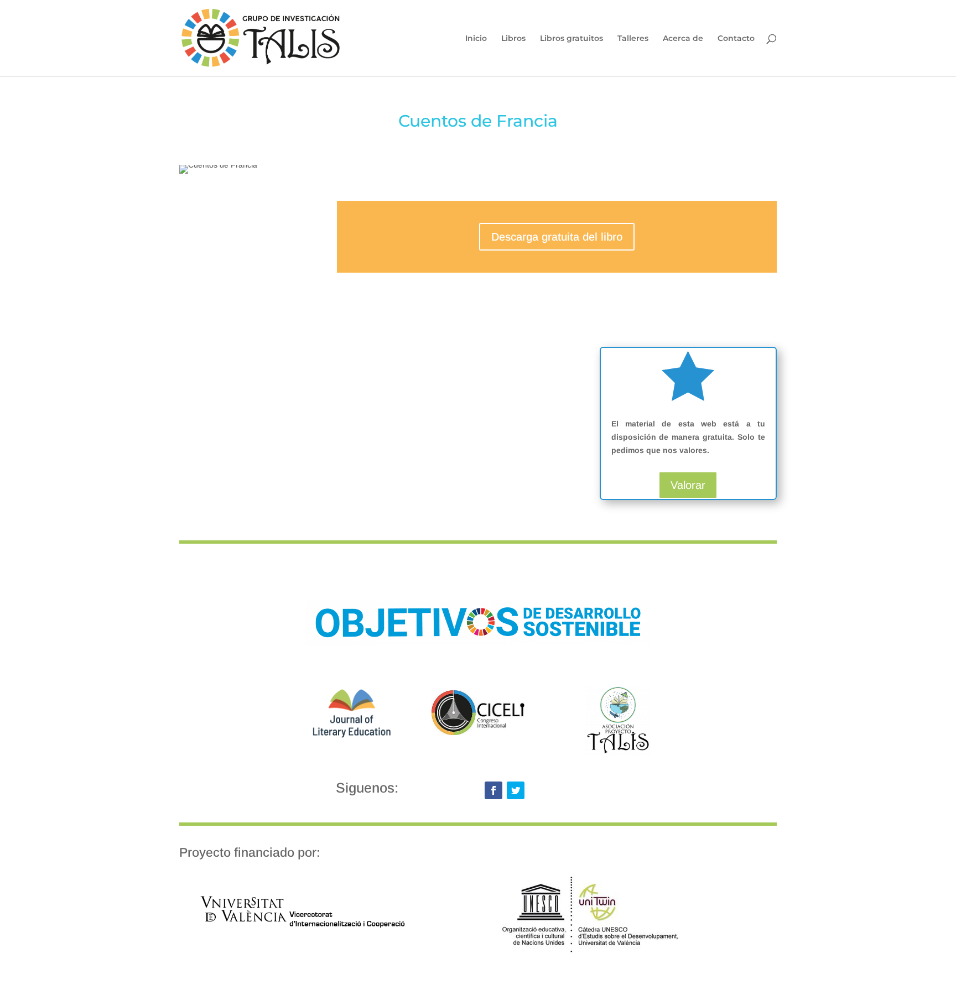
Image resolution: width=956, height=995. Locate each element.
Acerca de (683, 38)
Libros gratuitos (571, 38)
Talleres (632, 38)
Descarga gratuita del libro (556, 237)
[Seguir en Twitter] (515, 790)
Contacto (736, 38)
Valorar (688, 485)
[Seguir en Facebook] (493, 790)
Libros (513, 38)
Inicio (476, 38)
